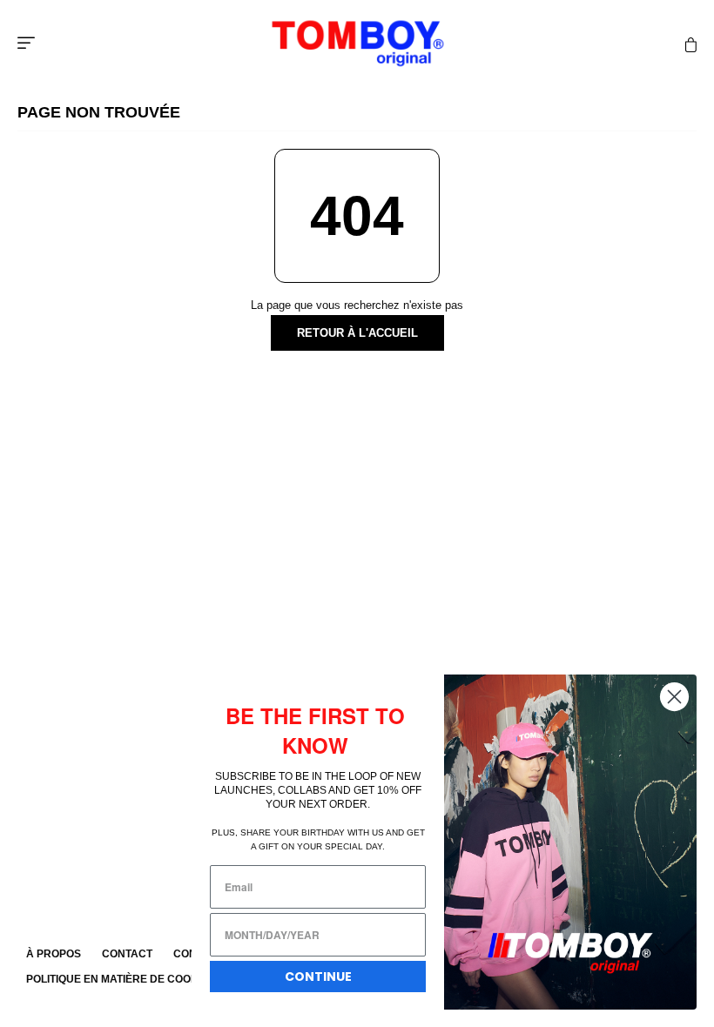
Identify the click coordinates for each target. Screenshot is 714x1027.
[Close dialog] (674, 696)
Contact (127, 954)
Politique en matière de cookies (120, 979)
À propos (53, 954)
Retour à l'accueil (357, 332)
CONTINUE (318, 976)
